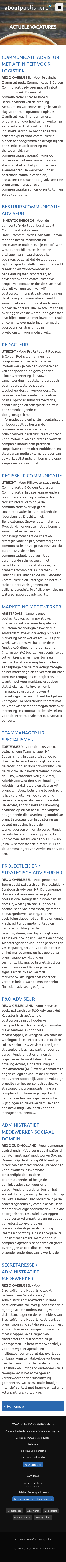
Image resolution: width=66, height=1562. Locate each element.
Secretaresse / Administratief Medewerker (20, 1271)
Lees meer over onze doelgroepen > (33, 1498)
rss (53, 1548)
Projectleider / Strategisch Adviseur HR (32, 869)
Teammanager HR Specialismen (23, 736)
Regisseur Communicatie (32, 475)
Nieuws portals (22, 1517)
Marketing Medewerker (31, 606)
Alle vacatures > (33, 1464)
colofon (32, 1539)
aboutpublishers (33, 1482)
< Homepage (14, 1406)
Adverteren (33, 1510)
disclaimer (45, 1548)
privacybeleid (45, 1539)
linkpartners (20, 1539)
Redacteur (15, 344)
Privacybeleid (43, 1517)
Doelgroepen (15, 1510)
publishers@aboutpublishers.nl (33, 1492)
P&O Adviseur (18, 999)
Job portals (51, 1510)
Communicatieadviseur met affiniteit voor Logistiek (30, 63)
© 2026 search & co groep (24, 1548)
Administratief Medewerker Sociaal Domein (28, 1131)
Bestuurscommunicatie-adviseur (31, 210)
